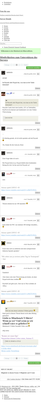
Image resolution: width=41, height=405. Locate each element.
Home (6, 26)
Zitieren (37, 88)
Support (17, 47)
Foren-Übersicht (9, 47)
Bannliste (7, 38)
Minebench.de (6, 386)
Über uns (7, 40)
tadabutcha (9, 72)
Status (6, 395)
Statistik (6, 36)
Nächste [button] (26, 64)
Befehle (6, 31)
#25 (38, 175)
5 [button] (21, 64)
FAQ (5, 35)
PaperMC (3, 388)
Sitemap (6, 397)
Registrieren (7, 2)
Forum (6, 28)
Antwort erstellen (33, 68)
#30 (38, 303)
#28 (38, 244)
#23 (38, 129)
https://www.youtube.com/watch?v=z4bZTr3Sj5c (19, 190)
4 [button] (19, 64)
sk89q (32, 386)
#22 (38, 95)
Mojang (26, 386)
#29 (38, 268)
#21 (38, 74)
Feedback (23, 47)
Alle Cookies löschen (13, 379)
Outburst (9, 243)
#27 (38, 220)
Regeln (6, 29)
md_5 (36, 386)
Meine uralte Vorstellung (10, 351)
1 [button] (11, 64)
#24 (38, 154)
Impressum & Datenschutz (12, 398)
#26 (38, 199)
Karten (6, 33)
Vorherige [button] (7, 64)
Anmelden (7, 4)
